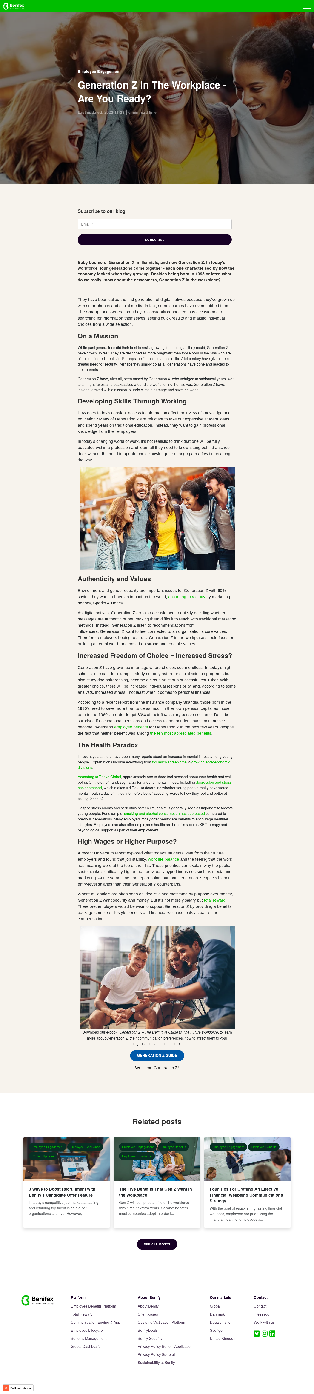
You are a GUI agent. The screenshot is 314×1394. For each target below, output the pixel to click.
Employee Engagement (99, 71)
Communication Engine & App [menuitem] (95, 1322)
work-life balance (163, 859)
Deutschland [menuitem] (220, 1322)
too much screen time (169, 762)
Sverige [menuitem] (216, 1330)
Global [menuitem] (215, 1306)
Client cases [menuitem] (148, 1314)
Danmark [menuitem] (217, 1314)
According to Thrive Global (99, 776)
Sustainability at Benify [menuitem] (156, 1362)
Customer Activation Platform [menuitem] (161, 1322)
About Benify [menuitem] (148, 1306)
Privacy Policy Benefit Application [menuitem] (165, 1346)
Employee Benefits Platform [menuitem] (93, 1306)
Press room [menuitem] (263, 1314)
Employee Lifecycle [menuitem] (87, 1330)
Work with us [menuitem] (264, 1322)
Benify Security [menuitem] (150, 1338)
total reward (215, 900)
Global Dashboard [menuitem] (86, 1346)
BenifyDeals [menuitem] (148, 1330)
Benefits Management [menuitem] (88, 1338)
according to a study (186, 596)
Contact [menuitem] (260, 1306)
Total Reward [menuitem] (82, 1314)
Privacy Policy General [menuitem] (156, 1354)
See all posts (157, 1244)
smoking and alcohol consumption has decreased (164, 813)
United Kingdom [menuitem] (223, 1338)
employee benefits (131, 727)
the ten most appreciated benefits (180, 733)
